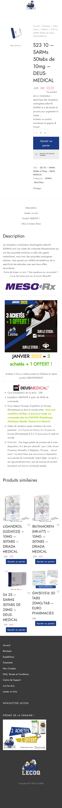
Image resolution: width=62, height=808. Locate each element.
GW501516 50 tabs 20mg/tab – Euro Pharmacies (43, 603)
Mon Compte (9, 668)
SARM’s (48, 178)
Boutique (46, 26)
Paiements (8, 662)
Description (31, 207)
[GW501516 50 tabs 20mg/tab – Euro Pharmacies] (45, 577)
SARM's (44, 29)
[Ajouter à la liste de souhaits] (29, 525)
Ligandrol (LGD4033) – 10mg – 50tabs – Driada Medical (13, 539)
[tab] (31, 208)
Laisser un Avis (10, 691)
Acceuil (6, 645)
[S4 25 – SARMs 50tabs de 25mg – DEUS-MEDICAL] (16, 579)
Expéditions (8, 656)
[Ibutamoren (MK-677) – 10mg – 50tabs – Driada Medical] (45, 507)
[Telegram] (52, 189)
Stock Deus (39, 182)
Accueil (36, 26)
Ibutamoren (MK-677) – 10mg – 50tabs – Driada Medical (43, 539)
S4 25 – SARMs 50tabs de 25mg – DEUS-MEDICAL (12, 607)
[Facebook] (44, 189)
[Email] (57, 189)
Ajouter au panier (46, 143)
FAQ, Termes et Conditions (16, 674)
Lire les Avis (8, 685)
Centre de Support (12, 680)
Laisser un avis (31, 213)
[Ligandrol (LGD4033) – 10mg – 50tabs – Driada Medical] (16, 507)
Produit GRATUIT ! (31, 218)
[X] (48, 189)
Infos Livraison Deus (31, 223)
